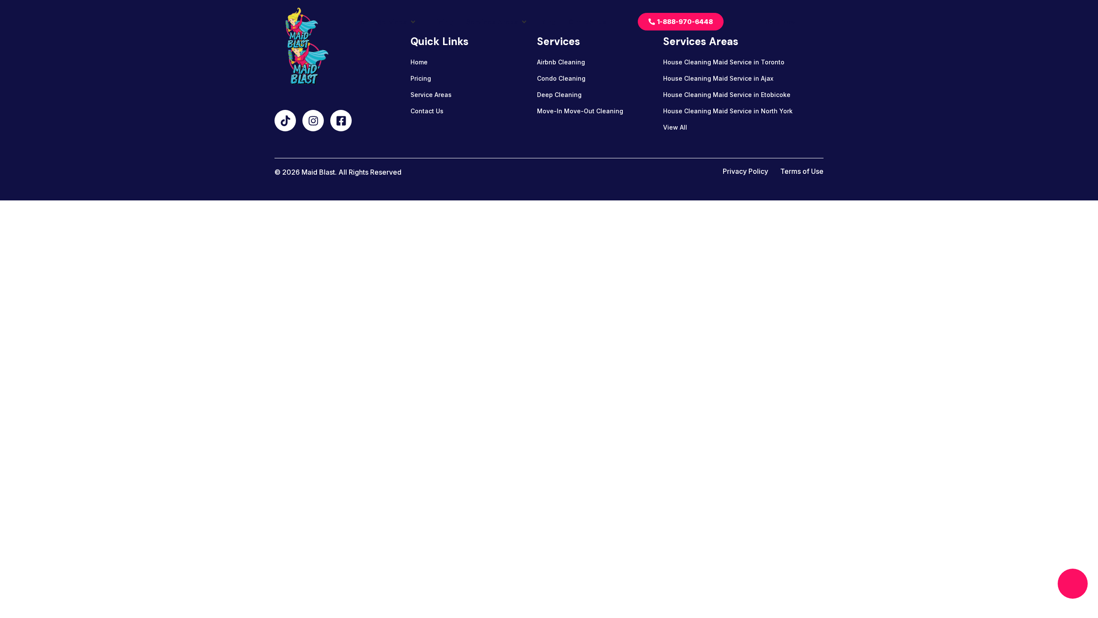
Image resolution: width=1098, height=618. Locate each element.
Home (419, 62)
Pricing (420, 78)
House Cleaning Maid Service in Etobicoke (726, 94)
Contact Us (426, 111)
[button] (397, 22)
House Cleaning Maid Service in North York (728, 111)
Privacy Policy (745, 171)
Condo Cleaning (561, 78)
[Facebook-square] (341, 120)
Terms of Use (802, 171)
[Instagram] (313, 120)
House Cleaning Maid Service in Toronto (723, 62)
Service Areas (431, 94)
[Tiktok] (285, 120)
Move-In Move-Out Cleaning (580, 111)
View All (675, 127)
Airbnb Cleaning (561, 62)
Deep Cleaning (559, 94)
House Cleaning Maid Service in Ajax (718, 78)
